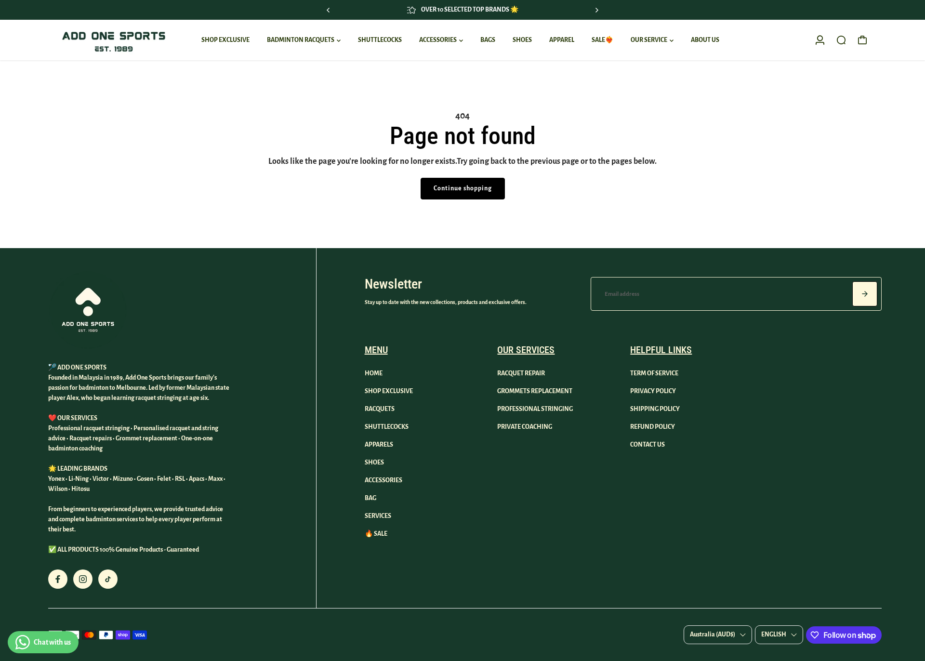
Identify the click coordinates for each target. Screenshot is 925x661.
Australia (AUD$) (712, 634)
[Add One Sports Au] (113, 40)
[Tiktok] (108, 579)
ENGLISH (773, 634)
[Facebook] (57, 579)
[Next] (596, 10)
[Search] (841, 40)
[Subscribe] (864, 293)
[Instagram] (82, 579)
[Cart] (862, 40)
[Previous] (328, 10)
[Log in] (820, 40)
